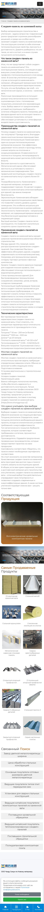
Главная (3, 21)
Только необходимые (22, 894)
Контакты (38, 908)
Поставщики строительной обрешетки (22, 837)
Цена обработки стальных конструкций (22, 764)
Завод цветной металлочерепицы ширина (22, 754)
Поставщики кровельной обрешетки (22, 816)
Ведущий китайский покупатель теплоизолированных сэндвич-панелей (22, 827)
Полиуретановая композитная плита (22, 846)
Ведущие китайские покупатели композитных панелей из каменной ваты (22, 805)
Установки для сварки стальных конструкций (22, 794)
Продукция (16, 908)
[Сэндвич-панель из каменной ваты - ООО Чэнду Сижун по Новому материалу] (9, 4)
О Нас (27, 908)
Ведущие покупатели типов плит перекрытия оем (22, 785)
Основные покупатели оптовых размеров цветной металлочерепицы (22, 775)
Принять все (22, 899)
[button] (39, 523)
